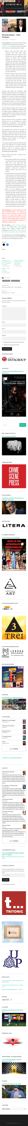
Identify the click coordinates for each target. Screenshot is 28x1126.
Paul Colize (5, 773)
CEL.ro (19, 231)
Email (3, 328)
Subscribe (5, 879)
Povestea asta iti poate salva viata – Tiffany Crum (12, 985)
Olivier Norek (5, 732)
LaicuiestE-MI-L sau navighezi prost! (12, 757)
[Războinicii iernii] (24, 733)
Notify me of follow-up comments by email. (14, 342)
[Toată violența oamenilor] (24, 774)
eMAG (24, 231)
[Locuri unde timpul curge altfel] (14, 1097)
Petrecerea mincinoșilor (8, 725)
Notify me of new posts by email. (11, 344)
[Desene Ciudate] (24, 828)
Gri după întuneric (6, 736)
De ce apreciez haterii (9, 436)
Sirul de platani (15, 280)
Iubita (3, 741)
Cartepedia (12, 231)
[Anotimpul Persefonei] (24, 815)
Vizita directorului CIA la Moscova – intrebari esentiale (13, 499)
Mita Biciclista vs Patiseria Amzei (12, 697)
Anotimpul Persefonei (7, 811)
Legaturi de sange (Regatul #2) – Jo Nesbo (12, 989)
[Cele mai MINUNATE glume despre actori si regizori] (14, 858)
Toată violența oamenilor (8, 771)
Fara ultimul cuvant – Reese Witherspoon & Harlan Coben (12, 981)
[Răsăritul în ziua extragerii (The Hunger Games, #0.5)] (24, 723)
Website (4, 335)
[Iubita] (24, 744)
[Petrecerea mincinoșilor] (24, 729)
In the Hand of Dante (7, 799)
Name (3, 322)
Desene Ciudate (6, 825)
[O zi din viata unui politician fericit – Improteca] (14, 416)
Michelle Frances (6, 743)
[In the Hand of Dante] (24, 802)
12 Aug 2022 (5, 39)
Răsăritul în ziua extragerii (8, 720)
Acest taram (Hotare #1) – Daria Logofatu (12, 286)
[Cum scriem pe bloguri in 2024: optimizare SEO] (14, 1073)
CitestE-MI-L (14, 4)
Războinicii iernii (6, 731)
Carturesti (19, 230)
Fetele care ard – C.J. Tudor (8, 292)
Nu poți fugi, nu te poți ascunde (9, 785)
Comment (4, 306)
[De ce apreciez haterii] (14, 455)
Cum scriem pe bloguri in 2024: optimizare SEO (12, 1060)
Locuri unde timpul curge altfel (11, 1084)
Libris (24, 230)
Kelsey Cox (5, 727)
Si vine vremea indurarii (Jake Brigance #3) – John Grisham (19, 262)
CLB (16, 231)
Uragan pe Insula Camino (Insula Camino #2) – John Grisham (7, 262)
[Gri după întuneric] (24, 739)
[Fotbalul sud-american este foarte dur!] (14, 1026)
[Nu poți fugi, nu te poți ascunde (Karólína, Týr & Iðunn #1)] (24, 788)
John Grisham (7, 277)
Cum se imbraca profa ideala (11, 538)
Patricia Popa (5, 813)
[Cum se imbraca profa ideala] (14, 570)
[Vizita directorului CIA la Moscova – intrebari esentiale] (14, 514)
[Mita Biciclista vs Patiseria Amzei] (14, 709)
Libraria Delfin (5, 231)
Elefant (14, 230)
